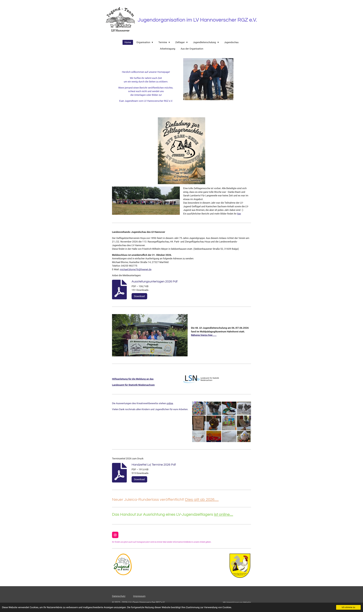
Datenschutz (118, 596)
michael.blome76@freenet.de (135, 269)
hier (239, 213)
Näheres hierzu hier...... (204, 335)
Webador (247, 602)
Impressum (139, 596)
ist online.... (223, 514)
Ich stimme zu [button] (348, 607)
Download (139, 296)
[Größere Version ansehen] (146, 201)
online (170, 403)
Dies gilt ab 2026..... (202, 500)
